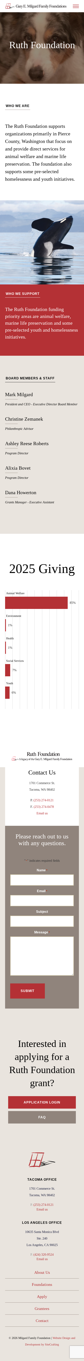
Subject (42, 911)
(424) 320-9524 (43, 1254)
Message (42, 932)
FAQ (42, 1117)
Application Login (42, 1102)
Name (42, 870)
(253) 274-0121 (43, 800)
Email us (42, 813)
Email (42, 891)
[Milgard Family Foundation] (35, 6)
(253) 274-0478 (44, 806)
